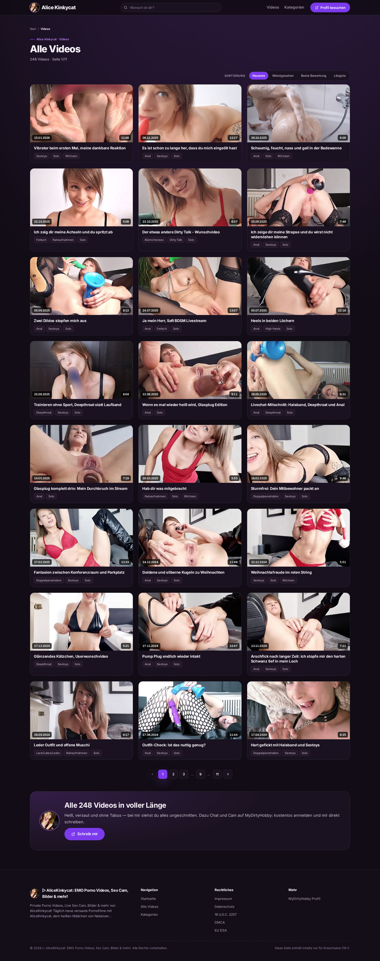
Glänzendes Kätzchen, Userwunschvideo (71, 656)
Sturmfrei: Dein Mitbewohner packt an (285, 488)
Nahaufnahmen (63, 240)
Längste (340, 75)
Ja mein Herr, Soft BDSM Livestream (174, 321)
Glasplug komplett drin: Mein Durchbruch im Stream (81, 488)
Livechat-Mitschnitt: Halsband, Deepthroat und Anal (298, 405)
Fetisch (41, 240)
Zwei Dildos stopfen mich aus (60, 321)
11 (217, 774)
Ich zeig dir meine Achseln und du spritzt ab (73, 232)
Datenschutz (224, 906)
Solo (56, 156)
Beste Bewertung (313, 75)
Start (33, 29)
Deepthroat (43, 412)
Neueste (258, 75)
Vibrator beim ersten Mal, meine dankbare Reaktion (80, 148)
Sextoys (41, 156)
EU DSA (221, 930)
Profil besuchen (335, 8)
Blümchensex (154, 240)
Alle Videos (149, 906)
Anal (148, 156)
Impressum (223, 899)
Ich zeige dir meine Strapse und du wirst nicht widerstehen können (292, 234)
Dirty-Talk (176, 240)
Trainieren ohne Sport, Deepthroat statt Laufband (77, 405)
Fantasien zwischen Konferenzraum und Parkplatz (79, 572)
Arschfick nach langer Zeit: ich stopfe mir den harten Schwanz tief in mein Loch (298, 658)
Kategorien (294, 7)
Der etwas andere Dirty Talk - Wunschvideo (181, 232)
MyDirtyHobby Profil (319, 898)
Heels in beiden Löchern (272, 321)
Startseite (148, 899)
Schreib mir (91, 835)
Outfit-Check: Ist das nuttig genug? (174, 745)
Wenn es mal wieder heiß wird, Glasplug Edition (184, 405)
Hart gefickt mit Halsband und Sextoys (285, 745)
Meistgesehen (283, 75)
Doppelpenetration (266, 496)
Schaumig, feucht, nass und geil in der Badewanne (296, 148)
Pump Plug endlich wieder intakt (171, 656)
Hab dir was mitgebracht (164, 488)
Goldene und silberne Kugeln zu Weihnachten (183, 572)
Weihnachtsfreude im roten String (281, 572)
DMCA (220, 922)
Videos (273, 7)
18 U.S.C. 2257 (226, 914)
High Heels (272, 328)
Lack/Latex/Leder (48, 753)
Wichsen (71, 156)
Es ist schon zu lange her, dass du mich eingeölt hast (189, 148)
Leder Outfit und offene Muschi (62, 745)
